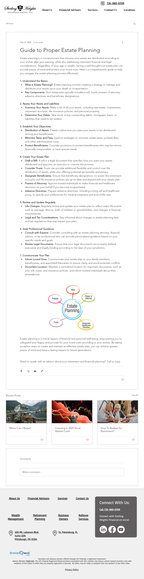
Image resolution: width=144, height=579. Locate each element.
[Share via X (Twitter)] (28, 371)
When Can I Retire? (20, 428)
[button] (134, 23)
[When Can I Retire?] (26, 411)
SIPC (32, 561)
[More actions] (122, 42)
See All (135, 395)
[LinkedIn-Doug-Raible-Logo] (103, 529)
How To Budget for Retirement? (111, 430)
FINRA (28, 561)
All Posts (9, 23)
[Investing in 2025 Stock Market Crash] (72, 411)
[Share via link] (42, 371)
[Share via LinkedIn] (35, 371)
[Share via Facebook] (21, 371)
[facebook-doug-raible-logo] (112, 529)
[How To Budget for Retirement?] (117, 411)
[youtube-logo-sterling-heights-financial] (121, 529)
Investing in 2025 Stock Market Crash (68, 430)
